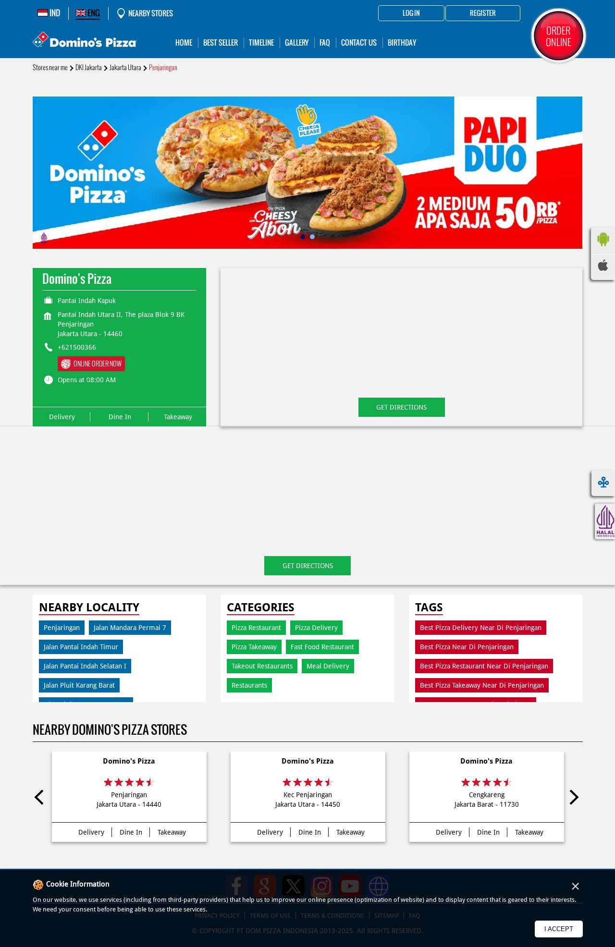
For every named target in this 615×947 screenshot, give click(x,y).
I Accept (558, 929)
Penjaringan (62, 627)
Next (574, 799)
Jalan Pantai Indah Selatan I (85, 666)
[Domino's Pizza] (85, 40)
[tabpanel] (308, 173)
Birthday (402, 42)
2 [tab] (312, 236)
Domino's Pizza (129, 761)
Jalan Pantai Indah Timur (81, 647)
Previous (42, 799)
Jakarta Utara (125, 67)
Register (483, 13)
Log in (411, 13)
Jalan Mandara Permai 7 (130, 627)
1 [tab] (302, 236)
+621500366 (77, 347)
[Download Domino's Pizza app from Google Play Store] (603, 249)
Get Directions (401, 407)
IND (54, 13)
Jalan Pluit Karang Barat (79, 685)
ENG (93, 13)
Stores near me (50, 67)
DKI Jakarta (88, 67)
